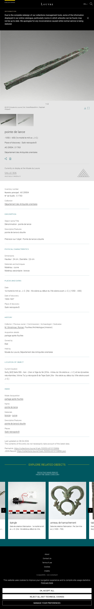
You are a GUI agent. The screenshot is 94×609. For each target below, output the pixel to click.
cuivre (14, 415)
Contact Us (47, 558)
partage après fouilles (14, 399)
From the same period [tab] (47, 472)
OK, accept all (47, 591)
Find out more (47, 583)
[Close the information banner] (87, 18)
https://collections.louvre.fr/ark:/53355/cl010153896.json (41, 451)
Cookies (47, 567)
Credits (47, 571)
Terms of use (47, 563)
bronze (8, 415)
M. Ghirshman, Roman (14, 327)
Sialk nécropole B (12, 432)
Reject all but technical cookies (47, 597)
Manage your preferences (47, 603)
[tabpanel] (47, 510)
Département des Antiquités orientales (21, 204)
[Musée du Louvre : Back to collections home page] (47, 4)
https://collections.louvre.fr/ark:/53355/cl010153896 (36, 448)
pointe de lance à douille (15, 423)
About (47, 554)
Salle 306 (11, 173)
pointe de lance (11, 407)
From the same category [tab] (47, 475)
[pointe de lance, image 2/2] (25, 120)
